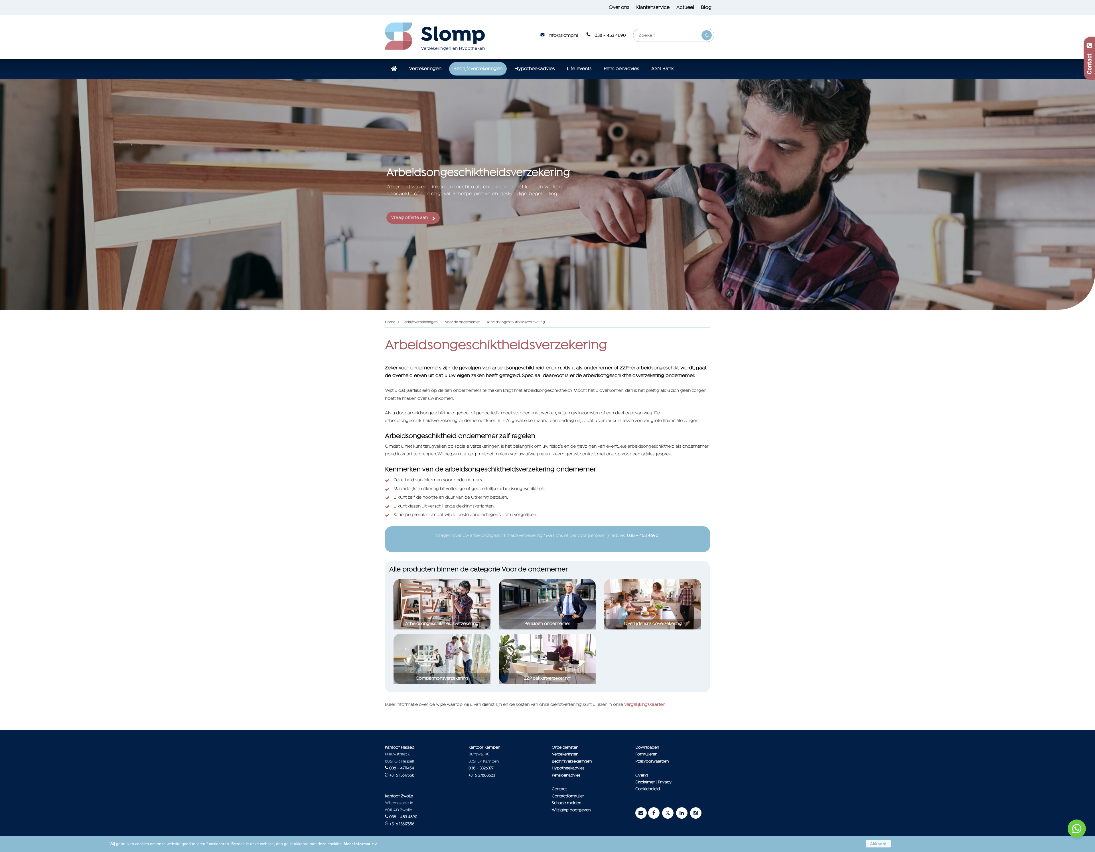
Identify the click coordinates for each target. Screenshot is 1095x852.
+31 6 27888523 (482, 775)
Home (390, 322)
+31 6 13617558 (402, 775)
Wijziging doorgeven (571, 810)
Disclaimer (645, 782)
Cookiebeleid (647, 789)
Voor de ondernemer (462, 322)
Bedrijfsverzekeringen (420, 322)
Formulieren (646, 754)
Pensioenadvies (566, 775)
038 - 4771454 (401, 768)
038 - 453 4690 (610, 35)
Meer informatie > (360, 843)
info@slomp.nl (563, 35)
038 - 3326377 (481, 768)
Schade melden (566, 803)
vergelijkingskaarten (644, 705)
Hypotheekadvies (568, 768)
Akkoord (878, 843)
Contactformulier (568, 796)
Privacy (665, 782)
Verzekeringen (565, 754)
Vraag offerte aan (409, 218)
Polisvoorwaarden (652, 761)
